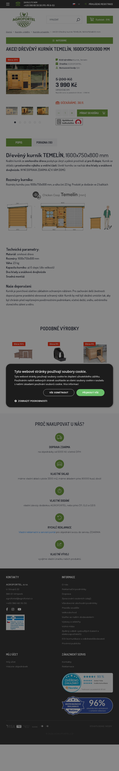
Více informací (71, 384)
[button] (30, 401)
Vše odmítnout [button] (58, 392)
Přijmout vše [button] (90, 392)
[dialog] (59, 385)
